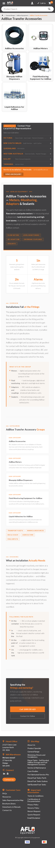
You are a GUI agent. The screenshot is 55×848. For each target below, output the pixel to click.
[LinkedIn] (4, 773)
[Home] (3, 15)
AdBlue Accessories (14, 48)
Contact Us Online (27, 716)
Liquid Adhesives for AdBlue (14, 108)
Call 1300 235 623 (28, 709)
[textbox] (23, 9)
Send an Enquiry (13, 174)
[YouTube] (7, 773)
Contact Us (9, 779)
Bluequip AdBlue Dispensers (14, 77)
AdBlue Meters (40, 48)
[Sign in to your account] (32, 3)
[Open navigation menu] (4, 2)
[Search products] (50, 9)
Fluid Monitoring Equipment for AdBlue (40, 77)
